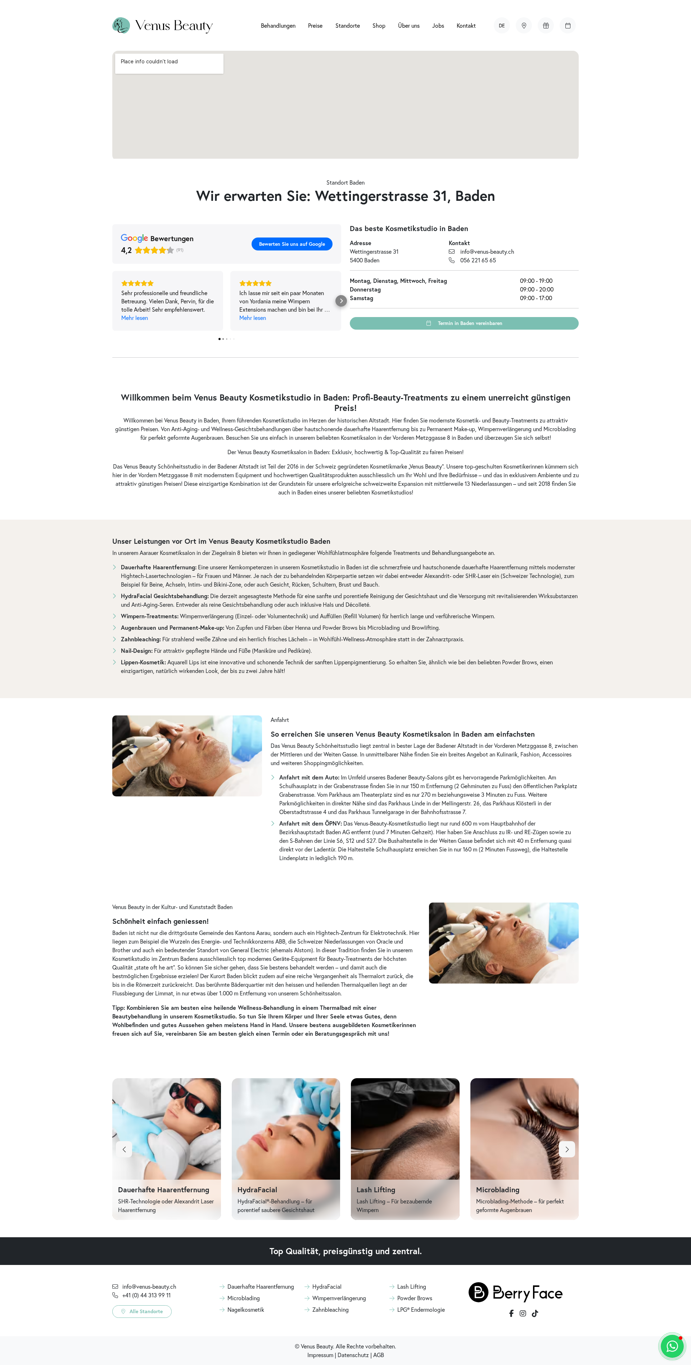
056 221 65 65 (478, 260)
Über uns (409, 25)
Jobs (438, 25)
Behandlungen (278, 25)
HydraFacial (327, 1286)
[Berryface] (516, 1291)
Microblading (243, 1298)
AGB (378, 1355)
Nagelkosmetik (245, 1309)
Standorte (347, 25)
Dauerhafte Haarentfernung (260, 1286)
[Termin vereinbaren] (568, 25)
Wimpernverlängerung (339, 1298)
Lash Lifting (411, 1286)
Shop (378, 25)
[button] (502, 25)
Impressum (320, 1355)
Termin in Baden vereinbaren (469, 323)
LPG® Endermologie (421, 1309)
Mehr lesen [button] (134, 317)
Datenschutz (353, 1355)
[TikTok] (535, 1313)
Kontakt (466, 25)
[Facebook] (511, 1313)
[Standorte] (524, 25)
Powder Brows (414, 1298)
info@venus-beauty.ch (487, 251)
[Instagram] (523, 1313)
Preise (315, 25)
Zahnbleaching (330, 1309)
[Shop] (546, 25)
